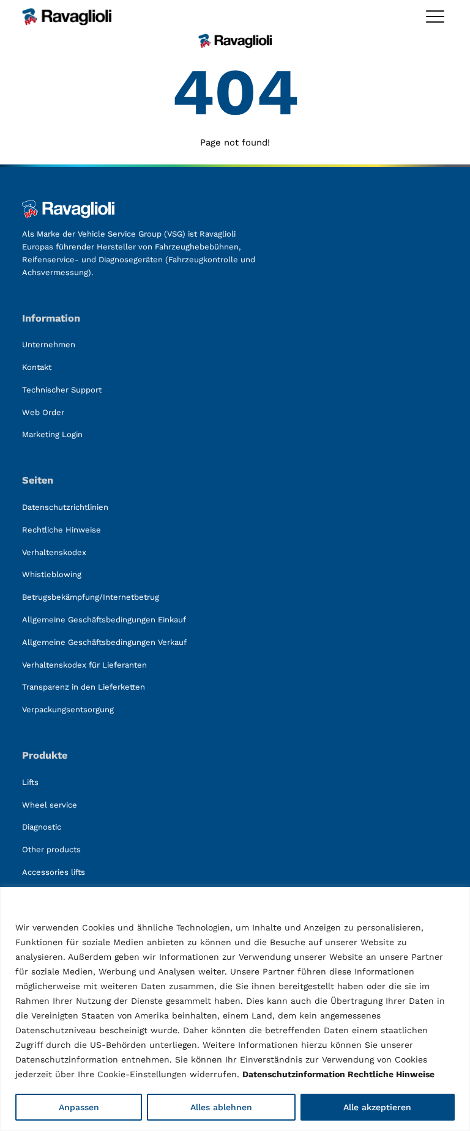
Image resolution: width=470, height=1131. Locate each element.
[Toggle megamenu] (435, 16)
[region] (235, 1009)
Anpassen (79, 1107)
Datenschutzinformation (293, 1074)
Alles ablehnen (221, 1107)
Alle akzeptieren (377, 1107)
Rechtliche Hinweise (391, 1074)
